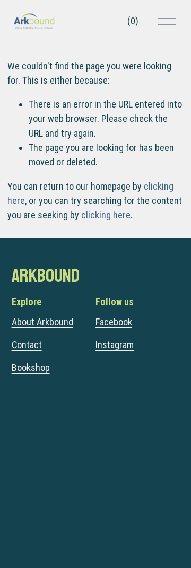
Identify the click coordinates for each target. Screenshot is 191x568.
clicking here (106, 214)
